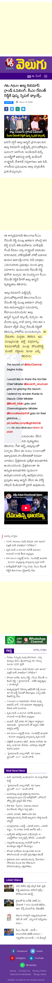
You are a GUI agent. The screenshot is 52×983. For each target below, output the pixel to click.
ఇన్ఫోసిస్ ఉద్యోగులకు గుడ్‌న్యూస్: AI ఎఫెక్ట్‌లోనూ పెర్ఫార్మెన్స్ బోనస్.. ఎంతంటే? (26, 836)
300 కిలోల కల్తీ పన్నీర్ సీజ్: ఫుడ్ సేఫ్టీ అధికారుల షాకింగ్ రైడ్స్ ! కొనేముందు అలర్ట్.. (31, 890)
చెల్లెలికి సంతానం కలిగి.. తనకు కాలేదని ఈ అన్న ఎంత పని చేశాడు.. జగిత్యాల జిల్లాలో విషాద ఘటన (26, 745)
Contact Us (24, 971)
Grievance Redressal (20, 975)
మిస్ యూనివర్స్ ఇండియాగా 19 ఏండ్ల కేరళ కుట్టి (27, 779)
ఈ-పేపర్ (36, 76)
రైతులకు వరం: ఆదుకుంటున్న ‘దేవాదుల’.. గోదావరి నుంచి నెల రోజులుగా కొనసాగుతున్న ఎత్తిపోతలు (26, 863)
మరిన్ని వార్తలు (40, 650)
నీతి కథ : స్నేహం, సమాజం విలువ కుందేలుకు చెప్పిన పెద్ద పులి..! (22, 808)
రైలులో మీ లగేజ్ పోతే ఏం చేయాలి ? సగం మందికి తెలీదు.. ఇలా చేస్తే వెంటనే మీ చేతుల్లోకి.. (31, 905)
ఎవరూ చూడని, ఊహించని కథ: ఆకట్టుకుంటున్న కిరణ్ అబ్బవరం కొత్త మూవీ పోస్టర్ (27, 818)
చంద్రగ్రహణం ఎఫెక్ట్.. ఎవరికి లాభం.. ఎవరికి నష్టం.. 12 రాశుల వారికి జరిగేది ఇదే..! (27, 828)
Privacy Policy (39, 971)
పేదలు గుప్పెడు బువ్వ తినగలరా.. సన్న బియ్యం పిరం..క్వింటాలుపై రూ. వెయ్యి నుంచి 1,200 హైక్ (24, 661)
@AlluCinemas (32, 365)
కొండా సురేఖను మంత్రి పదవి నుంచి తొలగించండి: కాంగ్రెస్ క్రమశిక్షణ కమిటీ (25, 853)
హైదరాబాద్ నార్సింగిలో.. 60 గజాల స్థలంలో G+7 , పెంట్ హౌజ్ (23, 755)
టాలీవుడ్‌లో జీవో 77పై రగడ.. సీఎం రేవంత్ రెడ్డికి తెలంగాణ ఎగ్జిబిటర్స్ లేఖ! (26, 569)
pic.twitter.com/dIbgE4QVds (23, 423)
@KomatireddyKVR (18, 413)
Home (13, 971)
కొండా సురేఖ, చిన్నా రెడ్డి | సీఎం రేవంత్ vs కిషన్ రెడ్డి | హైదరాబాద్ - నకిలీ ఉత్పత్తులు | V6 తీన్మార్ (27, 681)
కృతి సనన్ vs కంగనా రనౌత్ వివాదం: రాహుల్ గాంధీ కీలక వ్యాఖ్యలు (23, 552)
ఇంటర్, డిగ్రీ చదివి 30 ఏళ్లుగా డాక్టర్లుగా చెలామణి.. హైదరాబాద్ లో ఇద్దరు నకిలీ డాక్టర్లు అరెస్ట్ (25, 725)
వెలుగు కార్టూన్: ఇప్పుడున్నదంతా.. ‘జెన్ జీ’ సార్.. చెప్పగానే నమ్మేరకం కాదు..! (31, 920)
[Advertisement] (26, 28)
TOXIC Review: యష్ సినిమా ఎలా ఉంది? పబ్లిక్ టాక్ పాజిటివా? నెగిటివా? (25, 544)
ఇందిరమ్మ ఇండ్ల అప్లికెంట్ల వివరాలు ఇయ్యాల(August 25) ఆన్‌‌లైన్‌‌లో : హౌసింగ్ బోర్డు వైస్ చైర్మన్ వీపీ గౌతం (26, 797)
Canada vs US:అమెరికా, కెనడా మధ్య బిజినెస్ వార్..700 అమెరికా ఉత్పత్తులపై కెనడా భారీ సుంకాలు (25, 705)
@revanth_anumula (35, 384)
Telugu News (40, 975)
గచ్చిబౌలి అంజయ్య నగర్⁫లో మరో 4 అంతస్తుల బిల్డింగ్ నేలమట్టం (23, 845)
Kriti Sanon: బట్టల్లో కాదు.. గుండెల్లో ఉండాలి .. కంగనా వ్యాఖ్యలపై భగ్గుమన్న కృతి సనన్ (26, 561)
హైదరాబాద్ (9, 102)
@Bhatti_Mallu (15, 404)
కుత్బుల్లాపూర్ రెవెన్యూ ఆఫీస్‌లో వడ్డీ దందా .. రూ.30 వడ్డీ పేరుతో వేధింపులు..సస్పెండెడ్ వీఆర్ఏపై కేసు (27, 693)
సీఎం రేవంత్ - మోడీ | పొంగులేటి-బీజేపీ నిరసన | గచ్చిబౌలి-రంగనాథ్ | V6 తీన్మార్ (31, 934)
